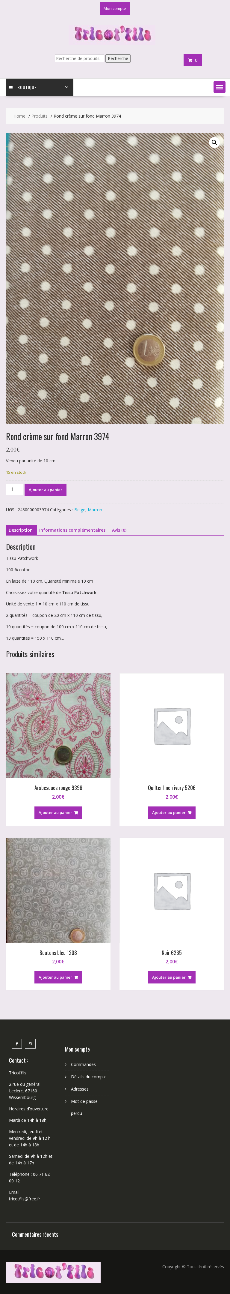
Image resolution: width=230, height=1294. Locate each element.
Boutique (27, 87)
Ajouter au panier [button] (55, 812)
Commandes (83, 1064)
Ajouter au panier (45, 489)
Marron (95, 509)
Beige (79, 509)
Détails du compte (89, 1076)
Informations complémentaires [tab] (72, 530)
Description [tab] (21, 530)
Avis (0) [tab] (119, 530)
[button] (220, 87)
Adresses (80, 1089)
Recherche (118, 58)
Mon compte (115, 8)
